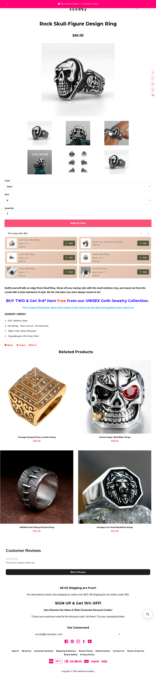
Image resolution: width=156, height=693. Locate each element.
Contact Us (118, 651)
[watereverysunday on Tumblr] (84, 642)
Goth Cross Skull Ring (29, 240)
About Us (26, 651)
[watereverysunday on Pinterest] (72, 642)
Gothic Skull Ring (27, 268)
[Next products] (148, 233)
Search (15, 651)
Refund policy (103, 651)
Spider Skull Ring (100, 254)
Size (7, 194)
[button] (78, 572)
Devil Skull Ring (99, 268)
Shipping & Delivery (66, 651)
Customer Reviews (43, 651)
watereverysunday (86, 671)
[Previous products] (141, 233)
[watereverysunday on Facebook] (66, 642)
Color (7, 181)
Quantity (9, 208)
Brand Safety (70, 654)
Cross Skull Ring (26, 254)
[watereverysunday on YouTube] (90, 642)
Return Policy (86, 651)
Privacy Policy (87, 654)
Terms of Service (135, 651)
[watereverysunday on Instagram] (78, 642)
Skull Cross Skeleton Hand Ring (107, 242)
